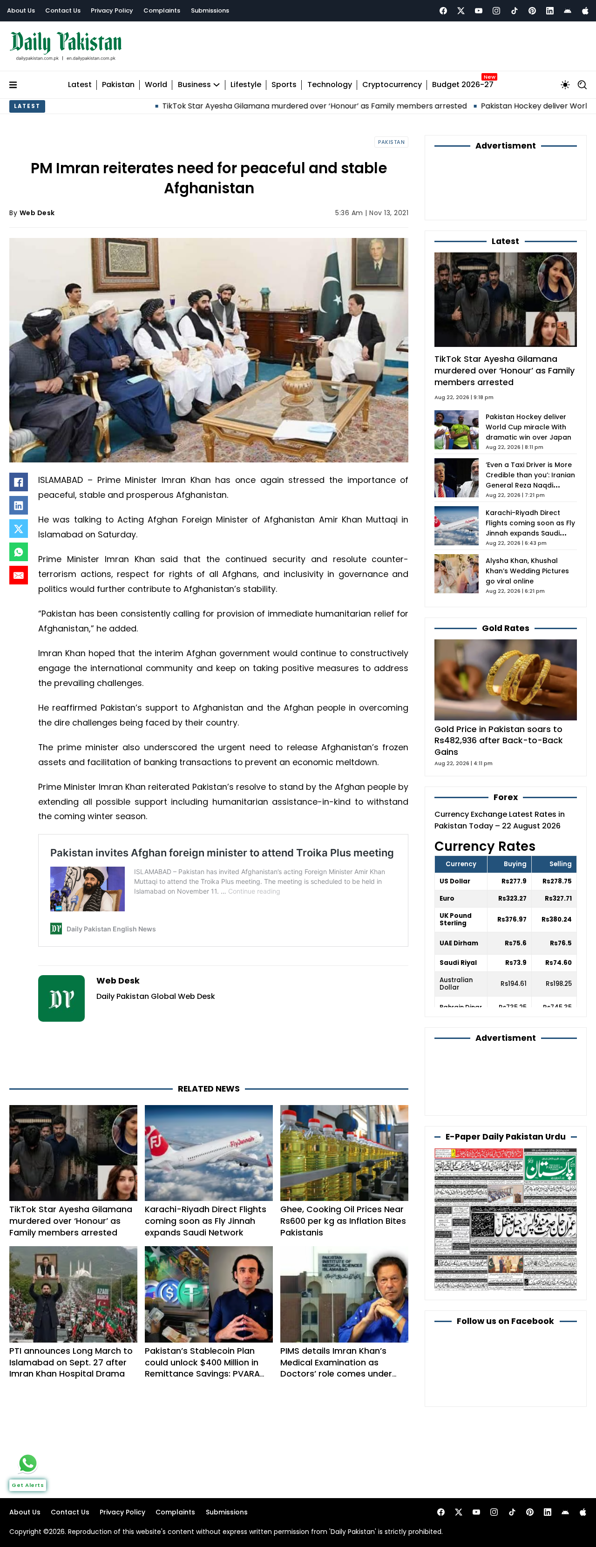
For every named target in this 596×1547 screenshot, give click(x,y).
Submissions (210, 10)
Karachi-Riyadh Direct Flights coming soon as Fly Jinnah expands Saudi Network (205, 1220)
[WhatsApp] (18, 552)
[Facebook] (443, 10)
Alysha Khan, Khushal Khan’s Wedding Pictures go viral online (527, 571)
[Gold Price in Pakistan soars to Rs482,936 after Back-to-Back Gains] (505, 679)
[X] (18, 528)
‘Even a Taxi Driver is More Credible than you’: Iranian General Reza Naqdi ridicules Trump (530, 480)
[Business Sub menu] (216, 84)
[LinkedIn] (18, 505)
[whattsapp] (28, 1463)
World (156, 85)
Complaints (161, 10)
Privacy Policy (112, 10)
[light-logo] (68, 46)
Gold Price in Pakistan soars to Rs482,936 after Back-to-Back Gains (498, 740)
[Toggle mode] (565, 84)
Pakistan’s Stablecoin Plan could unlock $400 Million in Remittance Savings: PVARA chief (202, 1368)
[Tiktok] (514, 10)
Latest (80, 85)
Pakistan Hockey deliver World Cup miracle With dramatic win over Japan (528, 427)
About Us (21, 10)
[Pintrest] (532, 10)
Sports (284, 85)
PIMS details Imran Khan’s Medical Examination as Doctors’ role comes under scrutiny (336, 1368)
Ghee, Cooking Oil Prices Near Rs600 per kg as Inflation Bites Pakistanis (343, 1220)
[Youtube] (478, 10)
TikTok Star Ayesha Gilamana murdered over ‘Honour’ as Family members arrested (252, 106)
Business (194, 85)
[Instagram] (496, 10)
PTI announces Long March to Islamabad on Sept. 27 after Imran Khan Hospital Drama (71, 1362)
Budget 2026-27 (463, 85)
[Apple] (585, 10)
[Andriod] (567, 10)
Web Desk (37, 212)
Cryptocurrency (392, 85)
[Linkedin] (550, 10)
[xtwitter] (461, 10)
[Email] (18, 575)
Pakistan (118, 85)
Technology (329, 85)
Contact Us (63, 10)
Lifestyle (245, 85)
